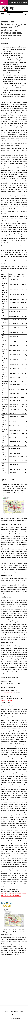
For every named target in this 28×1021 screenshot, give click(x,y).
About (6, 1011)
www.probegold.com (7, 693)
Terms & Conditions (14, 1018)
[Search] (18, 14)
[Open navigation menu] (2, 14)
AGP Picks (4, 2)
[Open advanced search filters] (21, 14)
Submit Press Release (14, 1015)
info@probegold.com (7, 700)
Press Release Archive (16, 1011)
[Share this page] (26, 14)
